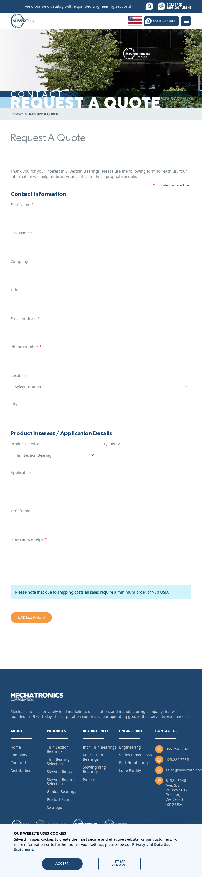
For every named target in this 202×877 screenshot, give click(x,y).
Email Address (25, 318)
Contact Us (20, 762)
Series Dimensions (135, 754)
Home (16, 747)
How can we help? (29, 539)
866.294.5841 (177, 748)
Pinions (89, 779)
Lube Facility (130, 770)
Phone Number (26, 346)
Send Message (29, 617)
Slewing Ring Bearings (94, 769)
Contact (17, 114)
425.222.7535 (177, 759)
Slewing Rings (59, 771)
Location (18, 375)
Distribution (21, 770)
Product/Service (25, 443)
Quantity (112, 443)
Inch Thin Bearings (100, 747)
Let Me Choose (119, 863)
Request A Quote (43, 114)
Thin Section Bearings (58, 749)
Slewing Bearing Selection (61, 781)
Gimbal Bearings (61, 791)
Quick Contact (164, 20)
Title (14, 289)
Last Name (22, 232)
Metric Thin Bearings (93, 757)
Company (19, 261)
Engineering (130, 747)
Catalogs (54, 807)
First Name (22, 204)
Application (21, 472)
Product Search (60, 799)
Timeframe (20, 510)
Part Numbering (133, 762)
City (14, 403)
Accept (62, 863)
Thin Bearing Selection (58, 761)
